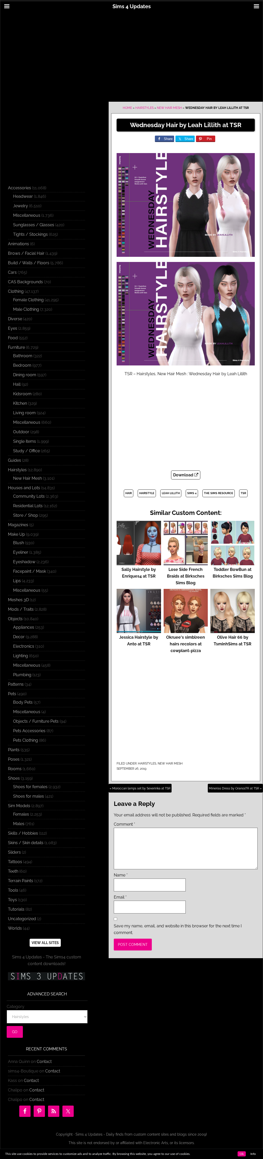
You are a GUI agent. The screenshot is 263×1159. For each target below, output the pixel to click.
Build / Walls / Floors (28, 262)
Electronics (23, 646)
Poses (14, 759)
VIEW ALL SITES (45, 943)
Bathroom (22, 355)
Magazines (18, 524)
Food (13, 337)
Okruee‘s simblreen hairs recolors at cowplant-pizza (185, 644)
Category (15, 1006)
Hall (17, 384)
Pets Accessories (29, 730)
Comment (124, 824)
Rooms (15, 768)
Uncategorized (22, 918)
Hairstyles (144, 108)
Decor (19, 636)
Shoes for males (28, 796)
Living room (24, 412)
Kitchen (20, 403)
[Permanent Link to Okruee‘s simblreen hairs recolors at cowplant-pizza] (186, 630)
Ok (242, 1153)
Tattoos (15, 861)
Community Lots (29, 496)
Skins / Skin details (25, 842)
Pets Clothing (25, 740)
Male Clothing (26, 309)
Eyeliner (20, 552)
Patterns (16, 684)
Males (18, 823)
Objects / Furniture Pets (36, 721)
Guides (14, 460)
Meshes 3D (18, 599)
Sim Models (19, 805)
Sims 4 (191, 493)
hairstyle (146, 493)
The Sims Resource (218, 493)
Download (183, 475)
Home (127, 108)
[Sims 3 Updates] (46, 976)
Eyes (12, 328)
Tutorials (16, 909)
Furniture (16, 347)
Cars (12, 272)
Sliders (14, 852)
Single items (24, 441)
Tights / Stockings (30, 234)
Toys (12, 899)
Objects (15, 618)
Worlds (15, 928)
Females (21, 814)
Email (120, 897)
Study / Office (26, 450)
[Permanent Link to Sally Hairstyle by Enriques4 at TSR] (139, 562)
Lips (17, 580)
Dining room (24, 374)
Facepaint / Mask (29, 571)
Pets (12, 693)
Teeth (13, 871)
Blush (18, 542)
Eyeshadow (24, 561)
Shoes (14, 778)
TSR (243, 493)
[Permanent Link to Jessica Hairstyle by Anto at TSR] (139, 630)
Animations (18, 243)
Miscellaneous (26, 215)
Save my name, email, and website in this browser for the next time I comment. (178, 929)
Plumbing (22, 674)
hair (128, 493)
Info (253, 1153)
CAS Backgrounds (25, 281)
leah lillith (171, 493)
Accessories (19, 187)
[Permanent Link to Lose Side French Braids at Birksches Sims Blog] (186, 562)
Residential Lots (28, 505)
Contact (44, 1061)
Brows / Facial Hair (26, 253)
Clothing (16, 291)
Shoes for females (30, 786)
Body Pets (23, 702)
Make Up (16, 534)
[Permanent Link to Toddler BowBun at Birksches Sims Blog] (232, 562)
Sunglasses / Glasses (33, 224)
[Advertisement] (131, 53)
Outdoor (21, 431)
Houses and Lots (24, 487)
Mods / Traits (21, 609)
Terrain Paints (20, 880)
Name (121, 875)
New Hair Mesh (169, 108)
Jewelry (20, 205)
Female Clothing (28, 299)
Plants (14, 749)
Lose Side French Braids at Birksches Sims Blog (185, 576)
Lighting (20, 655)
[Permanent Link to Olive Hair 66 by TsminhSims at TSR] (232, 630)
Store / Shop (25, 515)
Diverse (15, 318)
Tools (13, 890)
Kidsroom (22, 393)
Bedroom (22, 365)
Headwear (23, 196)
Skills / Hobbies (23, 833)
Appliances (23, 627)
